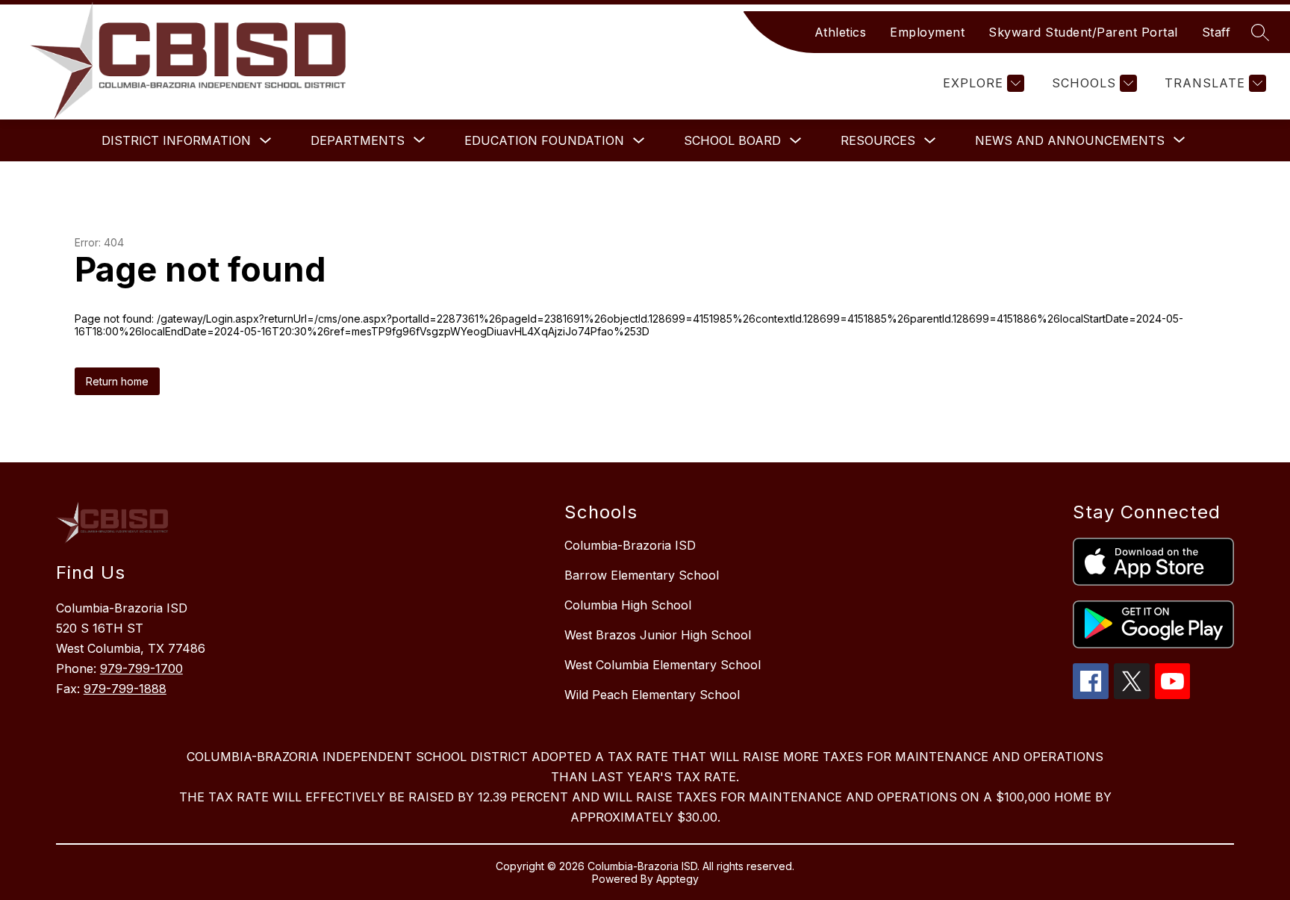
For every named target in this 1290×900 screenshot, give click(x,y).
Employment (927, 32)
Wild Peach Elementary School (652, 694)
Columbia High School (627, 605)
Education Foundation (544, 140)
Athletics (840, 32)
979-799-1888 (125, 688)
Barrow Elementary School (641, 575)
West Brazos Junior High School (657, 634)
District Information (176, 140)
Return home (117, 381)
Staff (1216, 32)
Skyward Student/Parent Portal (1083, 32)
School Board (732, 140)
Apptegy (677, 878)
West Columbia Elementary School (662, 664)
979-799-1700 (141, 668)
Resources (878, 140)
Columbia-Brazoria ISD (630, 545)
